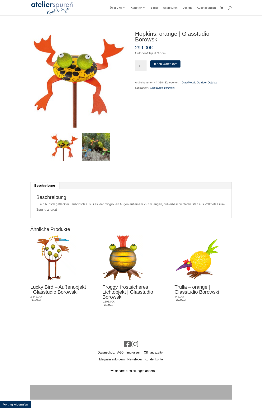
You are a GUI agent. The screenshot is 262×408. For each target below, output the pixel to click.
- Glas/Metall (187, 82)
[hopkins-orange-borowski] (78, 79)
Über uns (116, 7)
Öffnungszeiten (154, 352)
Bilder (154, 7)
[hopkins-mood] (96, 147)
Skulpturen (170, 7)
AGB (120, 352)
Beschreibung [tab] (44, 185)
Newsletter (134, 359)
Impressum (133, 352)
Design (187, 7)
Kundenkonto (154, 359)
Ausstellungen (206, 7)
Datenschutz (106, 352)
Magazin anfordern (112, 359)
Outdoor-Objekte (207, 82)
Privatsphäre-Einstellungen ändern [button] (131, 371)
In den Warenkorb (165, 64)
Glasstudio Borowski (162, 87)
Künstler (136, 7)
